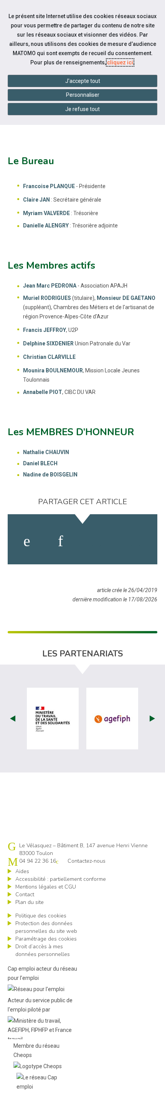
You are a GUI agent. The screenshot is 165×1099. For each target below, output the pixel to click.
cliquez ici (120, 62)
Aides (22, 871)
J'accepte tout (82, 81)
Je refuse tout (82, 109)
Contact (24, 894)
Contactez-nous (87, 861)
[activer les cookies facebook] (27, 541)
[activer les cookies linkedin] (60, 541)
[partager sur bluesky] (135, 541)
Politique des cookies (40, 915)
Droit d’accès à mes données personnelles (42, 950)
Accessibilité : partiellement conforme (60, 879)
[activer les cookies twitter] (96, 541)
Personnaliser (82, 95)
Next (152, 718)
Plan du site (29, 902)
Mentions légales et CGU (45, 886)
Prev (12, 718)
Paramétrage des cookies (46, 938)
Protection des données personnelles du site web (46, 927)
